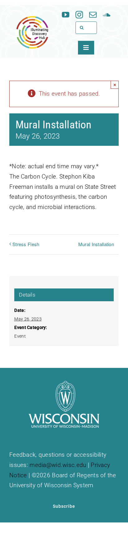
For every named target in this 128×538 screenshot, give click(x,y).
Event (19, 336)
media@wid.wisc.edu (58, 465)
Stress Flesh (25, 244)
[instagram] (79, 14)
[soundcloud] (106, 14)
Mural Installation (96, 244)
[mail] (93, 14)
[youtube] (65, 14)
